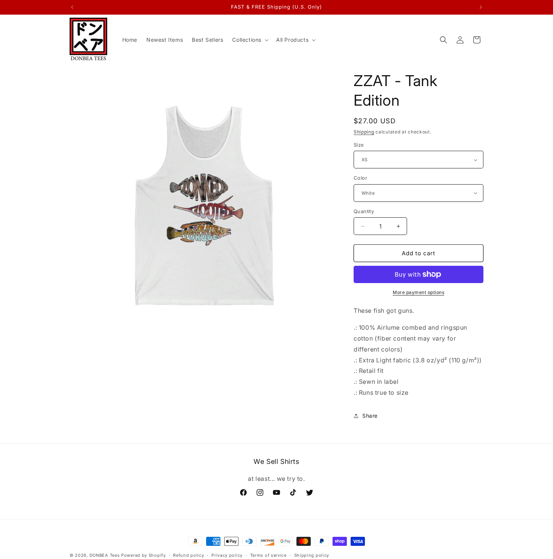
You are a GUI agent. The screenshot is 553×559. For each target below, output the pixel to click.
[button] (250, 40)
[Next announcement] (480, 7)
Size (359, 145)
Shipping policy (312, 555)
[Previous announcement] (72, 7)
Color (360, 178)
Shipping (364, 132)
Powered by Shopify (143, 555)
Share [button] (370, 415)
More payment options (418, 292)
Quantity (364, 211)
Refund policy (188, 555)
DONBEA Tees (105, 555)
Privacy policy (227, 555)
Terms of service (268, 555)
